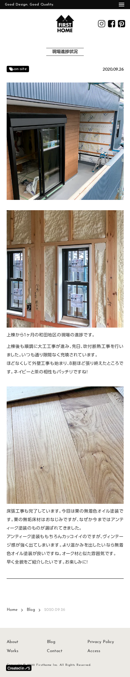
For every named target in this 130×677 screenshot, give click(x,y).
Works (12, 651)
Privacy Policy (100, 642)
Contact (55, 651)
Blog (31, 610)
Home (12, 610)
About (12, 642)
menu (121, 4)
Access (93, 651)
